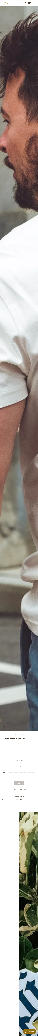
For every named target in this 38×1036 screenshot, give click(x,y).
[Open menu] (33, 3)
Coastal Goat (20, 760)
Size (4, 772)
